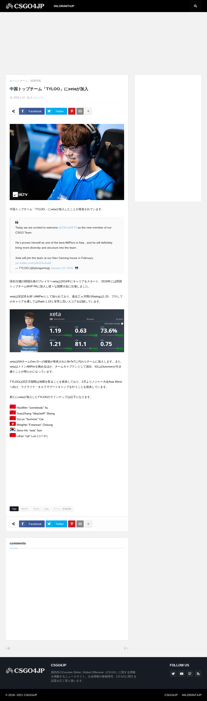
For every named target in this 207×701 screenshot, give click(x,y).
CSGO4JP (171, 695)
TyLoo (36, 509)
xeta (46, 509)
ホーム (14, 80)
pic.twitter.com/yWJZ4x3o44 (33, 263)
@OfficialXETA (68, 227)
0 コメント (37, 97)
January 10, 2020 (62, 268)
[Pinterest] (71, 111)
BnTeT (25, 509)
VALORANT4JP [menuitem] (64, 6)
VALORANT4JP (192, 695)
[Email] (80, 111)
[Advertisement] (103, 43)
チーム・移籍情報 (30, 80)
